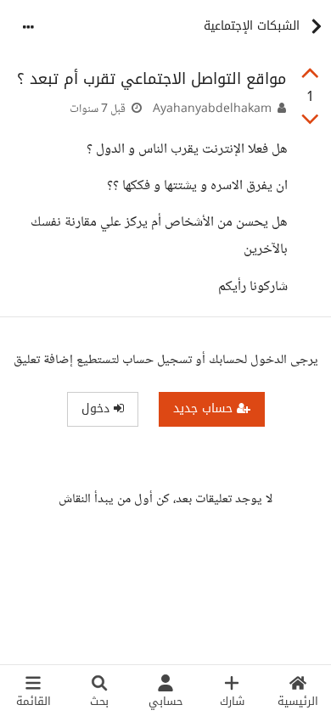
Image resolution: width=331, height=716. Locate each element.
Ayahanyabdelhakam (212, 109)
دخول (97, 408)
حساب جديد (205, 408)
